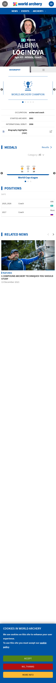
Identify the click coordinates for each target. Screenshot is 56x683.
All (40, 154)
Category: (33, 154)
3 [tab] (28, 102)
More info (28, 674)
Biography (14, 69)
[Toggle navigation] (51, 4)
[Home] (28, 4)
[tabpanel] (28, 88)
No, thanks (28, 666)
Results (45, 147)
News (15, 11)
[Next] (53, 234)
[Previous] (48, 234)
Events (25, 11)
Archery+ (38, 11)
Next (54, 89)
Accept (28, 658)
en (5, 3)
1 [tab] (22, 102)
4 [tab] (30, 102)
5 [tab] (33, 102)
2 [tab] (25, 102)
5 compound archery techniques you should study (27, 277)
